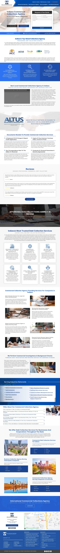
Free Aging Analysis (30, 542)
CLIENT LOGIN (45, 545)
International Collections (32, 535)
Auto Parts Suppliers (11, 394)
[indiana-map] (42, 512)
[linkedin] (13, 528)
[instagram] (51, 551)
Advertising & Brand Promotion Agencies (41, 394)
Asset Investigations (31, 537)
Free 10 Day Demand (30, 545)
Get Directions (14, 521)
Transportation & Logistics (13, 392)
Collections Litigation (31, 540)
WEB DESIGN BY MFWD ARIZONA (30, 551)
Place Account (45, 537)
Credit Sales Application (47, 539)
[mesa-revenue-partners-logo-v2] (6, 1)
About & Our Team (46, 535)
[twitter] (47, 551)
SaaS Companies (10, 390)
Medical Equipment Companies (14, 387)
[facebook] (9, 528)
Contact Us (44, 544)
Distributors (9, 397)
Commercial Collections (32, 534)
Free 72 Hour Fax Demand (31, 544)
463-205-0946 (12, 522)
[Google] (30, 50)
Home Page (44, 534)
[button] (24, 409)
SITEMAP (22, 551)
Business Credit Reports (31, 539)
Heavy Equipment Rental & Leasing (39, 388)
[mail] (15, 528)
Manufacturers (10, 399)
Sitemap (43, 547)
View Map (9, 521)
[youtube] (11, 528)
